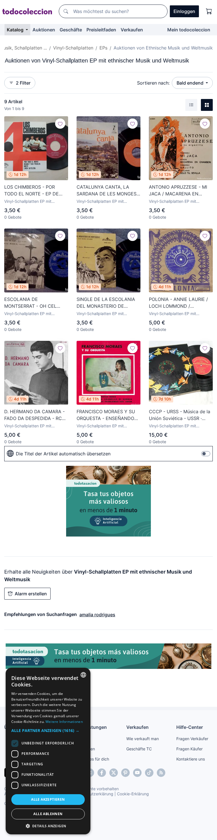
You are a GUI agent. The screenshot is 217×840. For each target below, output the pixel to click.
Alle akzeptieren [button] (48, 799)
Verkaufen (132, 30)
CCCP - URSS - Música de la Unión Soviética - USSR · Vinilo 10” (179, 415)
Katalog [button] (16, 30)
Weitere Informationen (64, 721)
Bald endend (191, 83)
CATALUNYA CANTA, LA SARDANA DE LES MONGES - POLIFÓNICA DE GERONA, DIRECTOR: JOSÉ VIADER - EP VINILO (108, 190)
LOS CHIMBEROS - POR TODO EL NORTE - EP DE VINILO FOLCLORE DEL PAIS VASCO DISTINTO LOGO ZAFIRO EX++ (34, 190)
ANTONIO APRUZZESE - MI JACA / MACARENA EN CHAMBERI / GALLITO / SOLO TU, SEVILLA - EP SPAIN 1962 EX (180, 190)
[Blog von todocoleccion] (161, 772)
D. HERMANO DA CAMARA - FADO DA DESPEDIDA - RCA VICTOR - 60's (34, 415)
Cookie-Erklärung (133, 793)
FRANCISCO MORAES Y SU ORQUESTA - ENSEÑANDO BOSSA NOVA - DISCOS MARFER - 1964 (106, 415)
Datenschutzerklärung (92, 793)
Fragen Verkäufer (192, 738)
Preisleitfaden (101, 30)
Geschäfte (71, 30)
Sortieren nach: (153, 83)
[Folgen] (60, 124)
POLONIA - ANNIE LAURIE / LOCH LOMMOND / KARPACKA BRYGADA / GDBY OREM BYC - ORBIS (180, 302)
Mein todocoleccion (188, 30)
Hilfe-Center (189, 727)
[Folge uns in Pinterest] (125, 772)
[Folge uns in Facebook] (101, 772)
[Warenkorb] (209, 11)
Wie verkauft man (142, 738)
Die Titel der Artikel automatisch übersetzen (63, 453)
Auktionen (43, 30)
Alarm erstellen (31, 593)
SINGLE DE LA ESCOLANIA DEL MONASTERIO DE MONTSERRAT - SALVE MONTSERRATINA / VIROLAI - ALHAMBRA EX (108, 302)
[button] (48, 730)
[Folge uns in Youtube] (137, 772)
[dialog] (48, 751)
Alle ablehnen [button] (47, 813)
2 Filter (23, 83)
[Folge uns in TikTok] (149, 772)
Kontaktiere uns (190, 759)
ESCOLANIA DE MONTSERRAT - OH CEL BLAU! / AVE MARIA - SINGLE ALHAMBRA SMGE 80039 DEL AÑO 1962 (35, 302)
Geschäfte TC (139, 748)
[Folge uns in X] (113, 772)
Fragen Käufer (189, 748)
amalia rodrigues (97, 614)
